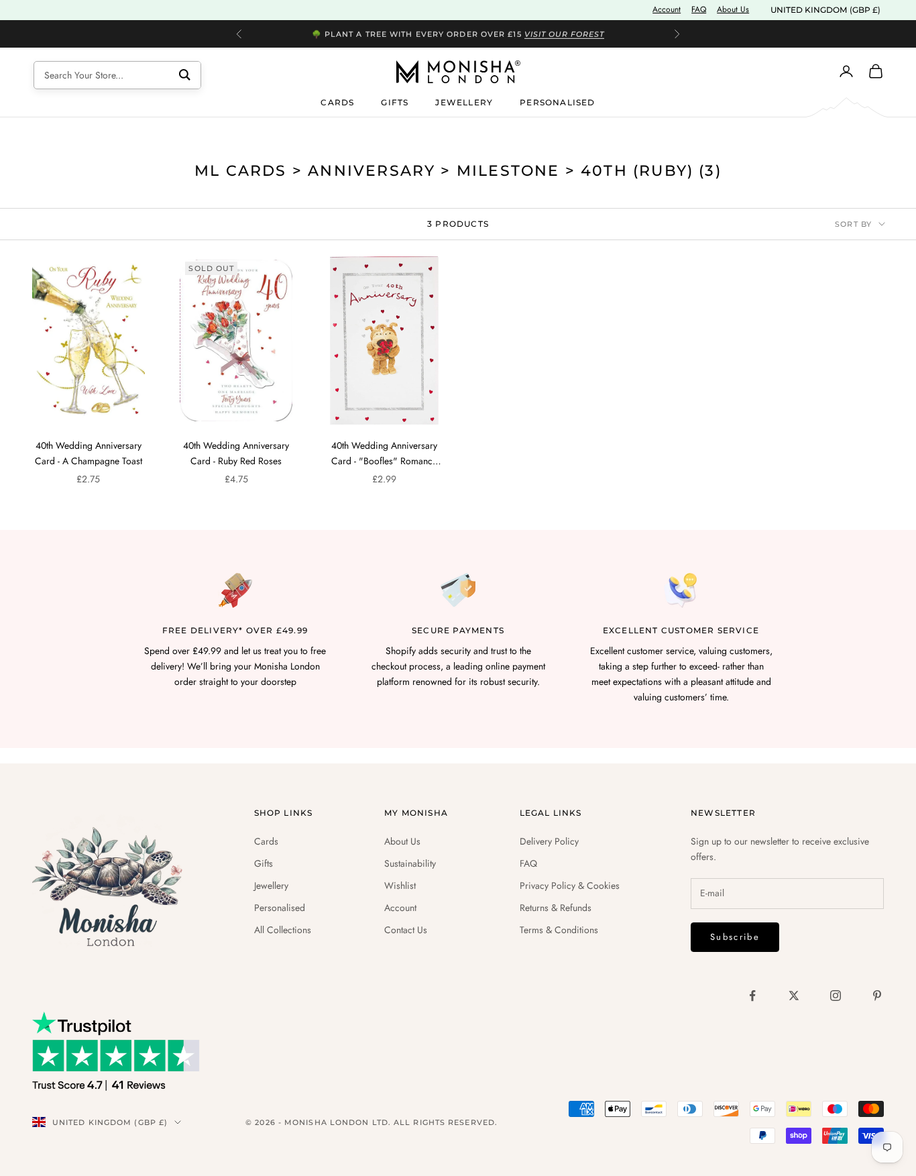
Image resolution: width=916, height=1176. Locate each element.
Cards (337, 102)
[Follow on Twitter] (794, 995)
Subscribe (735, 936)
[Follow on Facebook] (752, 995)
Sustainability (410, 863)
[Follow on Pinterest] (877, 995)
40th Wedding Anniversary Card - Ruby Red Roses (236, 453)
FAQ (698, 9)
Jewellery (464, 102)
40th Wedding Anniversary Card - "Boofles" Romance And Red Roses (384, 454)
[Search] (185, 75)
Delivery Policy (549, 841)
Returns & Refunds (555, 907)
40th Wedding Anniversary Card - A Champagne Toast (88, 453)
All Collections (282, 930)
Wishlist (400, 885)
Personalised (557, 102)
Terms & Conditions (559, 930)
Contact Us (405, 930)
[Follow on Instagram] (835, 995)
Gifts (394, 102)
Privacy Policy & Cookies (570, 885)
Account (666, 9)
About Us (733, 9)
